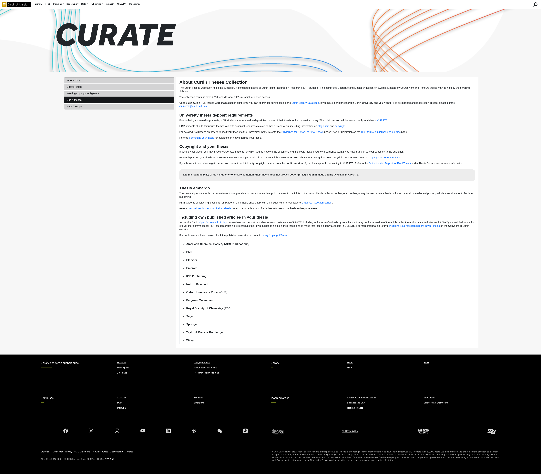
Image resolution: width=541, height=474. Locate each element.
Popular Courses (100, 451)
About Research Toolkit (205, 367)
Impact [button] (109, 4)
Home (350, 362)
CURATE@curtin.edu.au (193, 106)
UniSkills (121, 362)
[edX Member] (493, 431)
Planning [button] (57, 4)
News (426, 362)
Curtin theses (74, 100)
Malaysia (121, 407)
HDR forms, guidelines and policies (381, 132)
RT (46, 4)
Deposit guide (74, 86)
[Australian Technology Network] (425, 431)
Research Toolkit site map (206, 372)
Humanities (429, 397)
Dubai (120, 402)
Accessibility (116, 451)
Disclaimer (58, 451)
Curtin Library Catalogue (305, 102)
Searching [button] (71, 4)
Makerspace (123, 367)
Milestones (134, 4)
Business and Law (356, 402)
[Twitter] (91, 431)
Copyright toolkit (202, 362)
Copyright (45, 451)
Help (349, 367)
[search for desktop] (535, 4)
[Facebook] (65, 431)
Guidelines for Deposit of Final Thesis (302, 132)
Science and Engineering (436, 402)
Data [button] (83, 4)
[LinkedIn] (168, 431)
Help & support (75, 106)
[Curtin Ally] (352, 431)
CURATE (382, 120)
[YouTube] (142, 431)
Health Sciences (355, 407)
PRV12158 (109, 459)
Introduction (73, 80)
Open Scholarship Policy (213, 222)
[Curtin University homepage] (16, 4)
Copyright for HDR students (384, 157)
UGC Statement (82, 451)
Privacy (68, 451)
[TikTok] (245, 431)
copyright (340, 126)
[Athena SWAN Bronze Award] (279, 431)
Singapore (199, 402)
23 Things (122, 372)
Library (38, 4)
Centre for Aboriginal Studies (361, 397)
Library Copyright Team (273, 235)
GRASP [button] (121, 4)
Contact (129, 451)
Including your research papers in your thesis (414, 225)
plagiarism (323, 126)
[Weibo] (194, 431)
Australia (121, 397)
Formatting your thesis (201, 137)
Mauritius (198, 397)
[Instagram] (117, 431)
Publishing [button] (96, 4)
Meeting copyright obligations (83, 93)
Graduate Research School (316, 202)
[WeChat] (220, 431)
